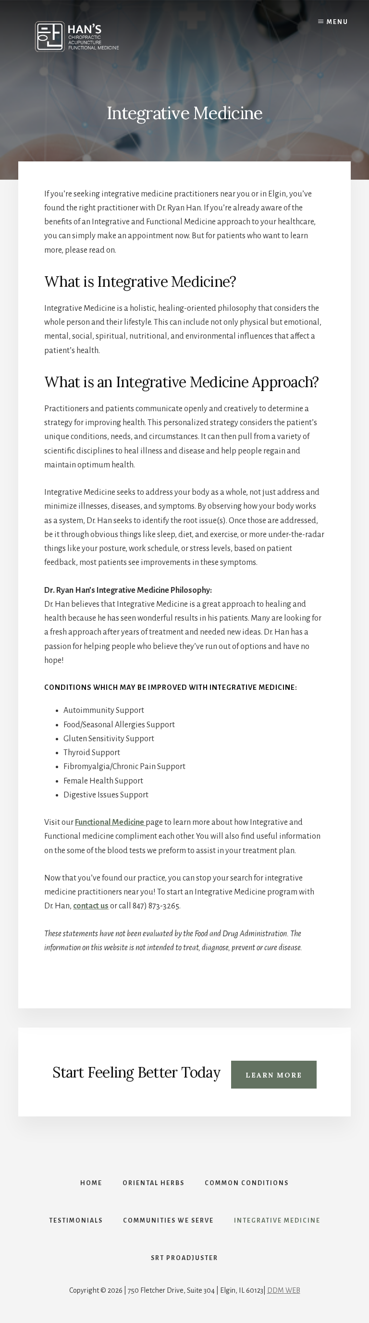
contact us (91, 906)
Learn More (274, 1075)
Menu (337, 22)
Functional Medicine (110, 822)
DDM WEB (283, 1290)
